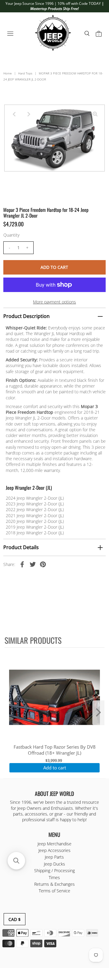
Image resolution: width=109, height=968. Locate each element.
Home (7, 73)
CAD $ (14, 919)
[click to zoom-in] (95, 114)
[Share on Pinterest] (43, 564)
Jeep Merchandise (54, 844)
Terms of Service (54, 891)
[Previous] (14, 114)
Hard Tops (25, 73)
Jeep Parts (54, 857)
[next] (98, 712)
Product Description (26, 316)
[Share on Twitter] (32, 564)
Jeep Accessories (54, 850)
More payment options (54, 302)
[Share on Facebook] (22, 564)
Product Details (21, 547)
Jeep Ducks (54, 864)
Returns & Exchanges (54, 884)
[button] (16, 860)
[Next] (28, 114)
